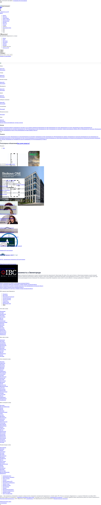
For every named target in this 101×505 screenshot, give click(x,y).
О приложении (3, 503)
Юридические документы (8, 477)
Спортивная (2, 316)
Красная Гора (3, 333)
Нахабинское (3, 314)
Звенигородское (3, 421)
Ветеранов (2, 346)
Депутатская (3, 380)
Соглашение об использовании (20, 0)
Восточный (5, 295)
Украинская (2, 378)
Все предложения (4, 186)
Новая (1, 413)
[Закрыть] (1, 2)
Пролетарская (3, 331)
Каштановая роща (7, 303)
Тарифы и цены (6, 484)
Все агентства (3, 269)
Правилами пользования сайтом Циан (25, 497)
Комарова (2, 325)
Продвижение (6, 486)
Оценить (5, 43)
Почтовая (2, 327)
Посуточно (5, 41)
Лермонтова (2, 330)
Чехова (1, 326)
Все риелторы (3, 219)
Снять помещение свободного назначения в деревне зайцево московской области (18, 284)
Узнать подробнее (21, 184)
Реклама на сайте (7, 485)
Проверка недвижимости (8, 490)
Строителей (2, 321)
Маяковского (3, 334)
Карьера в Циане (6, 492)
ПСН (4, 148)
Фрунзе (1, 318)
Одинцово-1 (5, 300)
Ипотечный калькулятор (8, 489)
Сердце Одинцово (7, 299)
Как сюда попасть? (23, 143)
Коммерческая (6, 21)
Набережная (3, 397)
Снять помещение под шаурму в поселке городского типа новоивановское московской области (21, 285)
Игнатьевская (3, 372)
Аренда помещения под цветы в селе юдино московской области (14, 283)
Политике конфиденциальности (7, 498)
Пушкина (2, 420)
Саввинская (2, 363)
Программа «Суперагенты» (9, 482)
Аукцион (4, 480)
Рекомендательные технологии (61, 498)
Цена (2, 51)
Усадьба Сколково (7, 298)
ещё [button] (1, 131)
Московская (2, 311)
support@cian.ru (29, 498)
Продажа (5, 16)
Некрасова (2, 329)
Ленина (1, 319)
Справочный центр (7, 475)
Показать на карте (4, 56)
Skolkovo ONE (6, 302)
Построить (5, 42)
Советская (2, 387)
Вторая (1, 409)
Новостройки (6, 18)
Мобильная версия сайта (5, 501)
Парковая (2, 323)
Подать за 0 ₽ (6, 47)
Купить (4, 38)
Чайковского (3, 371)
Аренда (4, 15)
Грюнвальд (5, 294)
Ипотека (5, 22)
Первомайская (3, 425)
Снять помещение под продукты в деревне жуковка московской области (16, 288)
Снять (4, 39)
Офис (2, 50)
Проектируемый (3, 322)
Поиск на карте (6, 478)
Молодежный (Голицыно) (8, 296)
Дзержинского (3, 398)
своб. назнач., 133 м (10, 180)
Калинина (2, 367)
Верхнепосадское (4, 386)
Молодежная (3, 438)
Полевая (2, 393)
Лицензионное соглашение (56, 497)
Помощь (5, 488)
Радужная (2, 315)
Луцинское (2, 439)
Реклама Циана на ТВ (7, 481)
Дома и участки (6, 19)
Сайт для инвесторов (7, 493)
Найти (9, 56)
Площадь (3, 53)
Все (4, 305)
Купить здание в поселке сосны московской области (12, 287)
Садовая (2, 312)
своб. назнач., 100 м (10, 164)
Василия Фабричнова (4, 406)
